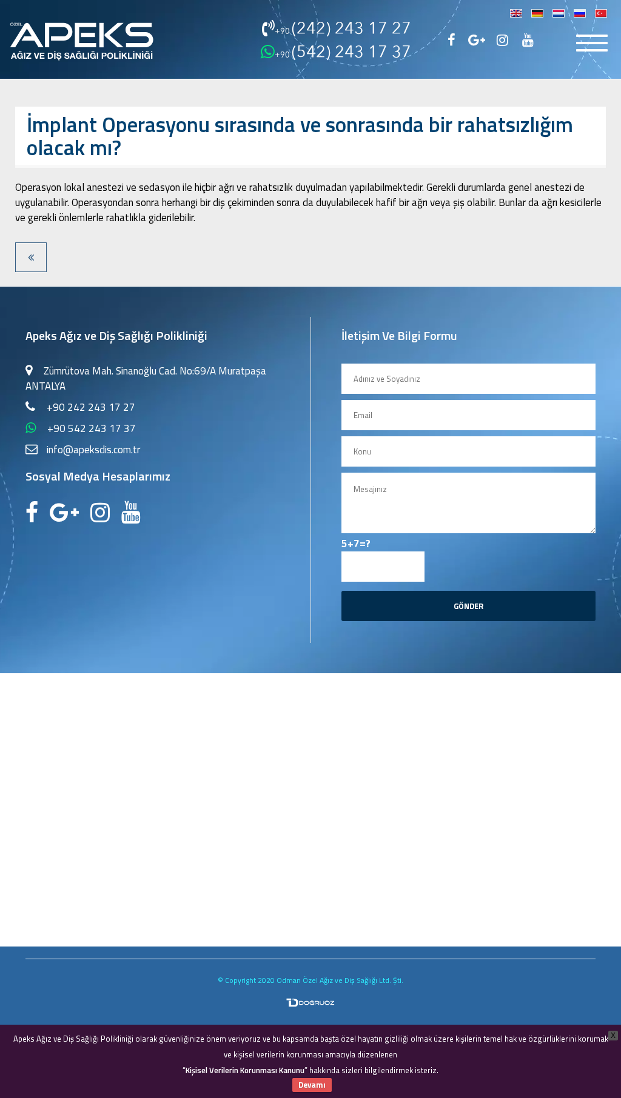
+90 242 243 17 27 (91, 407)
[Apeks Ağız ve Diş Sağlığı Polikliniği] (82, 36)
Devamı (312, 1085)
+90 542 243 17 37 (91, 428)
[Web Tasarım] (310, 996)
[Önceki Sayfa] (31, 257)
